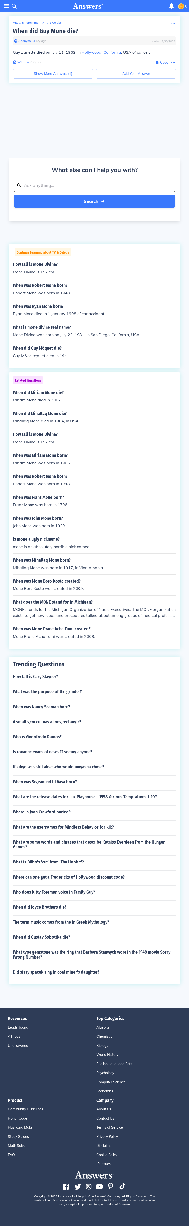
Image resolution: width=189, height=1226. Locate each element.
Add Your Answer (136, 73)
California (112, 52)
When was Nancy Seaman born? (41, 706)
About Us (103, 1109)
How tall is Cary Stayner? (35, 676)
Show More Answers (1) (53, 73)
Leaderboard (18, 1027)
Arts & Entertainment (27, 22)
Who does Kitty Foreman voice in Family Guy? (54, 892)
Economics (104, 1091)
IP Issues (103, 1164)
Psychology (105, 1073)
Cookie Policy (106, 1155)
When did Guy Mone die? (45, 31)
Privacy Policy (107, 1136)
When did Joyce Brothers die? (39, 907)
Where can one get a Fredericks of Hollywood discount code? (69, 877)
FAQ (11, 1155)
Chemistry (104, 1036)
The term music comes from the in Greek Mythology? (61, 922)
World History (107, 1055)
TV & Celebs (53, 22)
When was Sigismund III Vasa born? (45, 782)
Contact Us (105, 1118)
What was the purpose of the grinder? (47, 691)
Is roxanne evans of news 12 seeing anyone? (52, 752)
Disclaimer (104, 1145)
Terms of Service (109, 1127)
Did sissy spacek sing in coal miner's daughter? (56, 972)
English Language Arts (114, 1064)
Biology (102, 1045)
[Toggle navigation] (6, 6)
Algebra (102, 1027)
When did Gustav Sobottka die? (41, 937)
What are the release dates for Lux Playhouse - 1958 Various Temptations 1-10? (85, 797)
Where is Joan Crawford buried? (42, 812)
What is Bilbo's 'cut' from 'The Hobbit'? (48, 862)
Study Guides (18, 1136)
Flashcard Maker (21, 1127)
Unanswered (18, 1045)
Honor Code (17, 1118)
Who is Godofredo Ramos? (37, 737)
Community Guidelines (25, 1109)
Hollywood (91, 52)
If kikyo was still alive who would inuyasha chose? (58, 767)
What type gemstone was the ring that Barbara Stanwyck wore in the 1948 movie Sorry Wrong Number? (91, 955)
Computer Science (111, 1082)
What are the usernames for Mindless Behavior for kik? (63, 827)
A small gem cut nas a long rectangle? (47, 722)
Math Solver (17, 1145)
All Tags (14, 1036)
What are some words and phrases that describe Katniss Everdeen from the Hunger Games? (89, 844)
